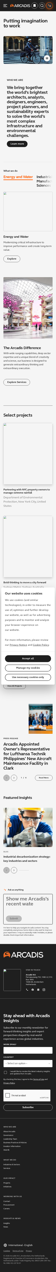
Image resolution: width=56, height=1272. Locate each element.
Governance (8, 1140)
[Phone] (27, 994)
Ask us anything (15, 890)
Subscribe (28, 1112)
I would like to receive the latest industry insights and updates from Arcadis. (30, 1078)
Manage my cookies (28, 668)
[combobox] (28, 1068)
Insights (6, 1228)
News (5, 1232)
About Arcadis (9, 1137)
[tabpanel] (28, 227)
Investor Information (12, 1151)
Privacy (29, 1256)
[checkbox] (5, 1077)
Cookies (6, 1256)
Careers (6, 1214)
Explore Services (16, 382)
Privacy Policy (9, 1088)
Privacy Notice (18, 645)
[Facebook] (32, 994)
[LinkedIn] (38, 994)
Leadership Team (10, 1144)
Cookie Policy (41, 645)
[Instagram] (43, 994)
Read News (44, 778)
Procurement (8, 1210)
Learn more (17, 144)
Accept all (28, 658)
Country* (8, 1062)
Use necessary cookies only (28, 677)
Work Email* (9, 1049)
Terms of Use (38, 1084)
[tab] (18, 177)
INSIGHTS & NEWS (12, 1223)
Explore (11, 259)
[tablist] (28, 182)
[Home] (20, 5)
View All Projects (14, 686)
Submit (14, 923)
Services (6, 1173)
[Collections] (34, 5)
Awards (6, 1155)
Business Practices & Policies (15, 1148)
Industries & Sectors (11, 1170)
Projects (6, 1188)
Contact (6, 1206)
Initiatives (7, 1192)
